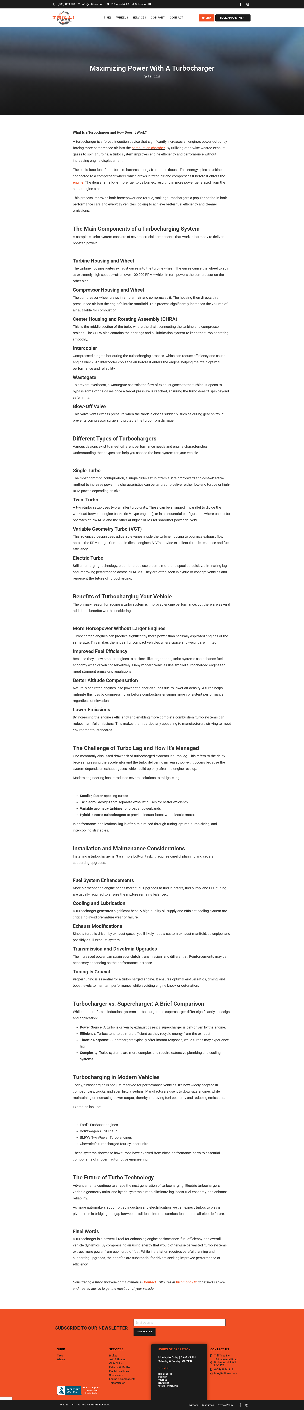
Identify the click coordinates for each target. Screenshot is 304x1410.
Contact (150, 1282)
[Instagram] (246, 1405)
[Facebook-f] (240, 1405)
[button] (107, 17)
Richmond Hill (186, 1282)
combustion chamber (148, 148)
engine (78, 182)
